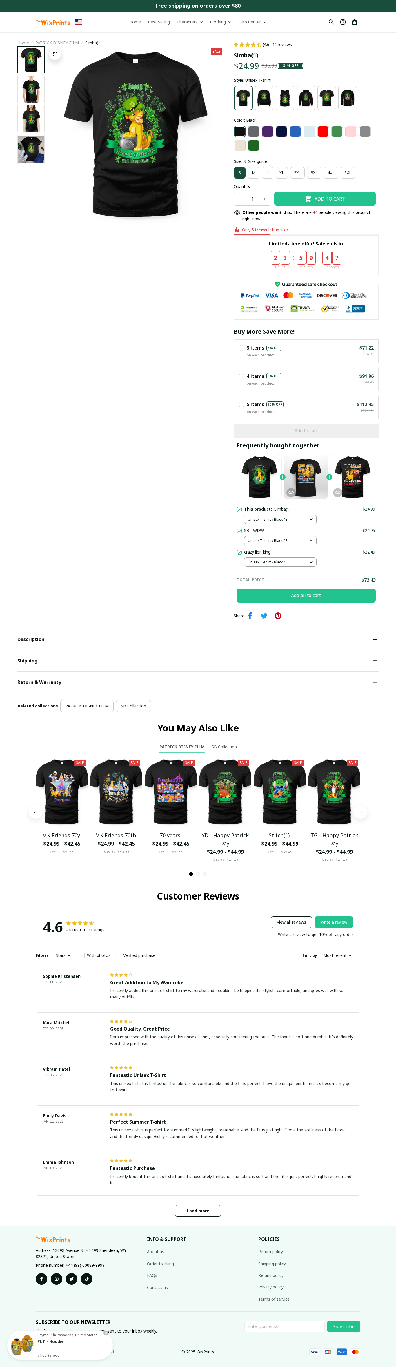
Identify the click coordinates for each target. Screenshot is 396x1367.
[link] (22, 1345)
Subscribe (344, 1326)
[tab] (191, 874)
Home (23, 42)
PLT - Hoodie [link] (50, 1341)
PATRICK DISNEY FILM (57, 42)
